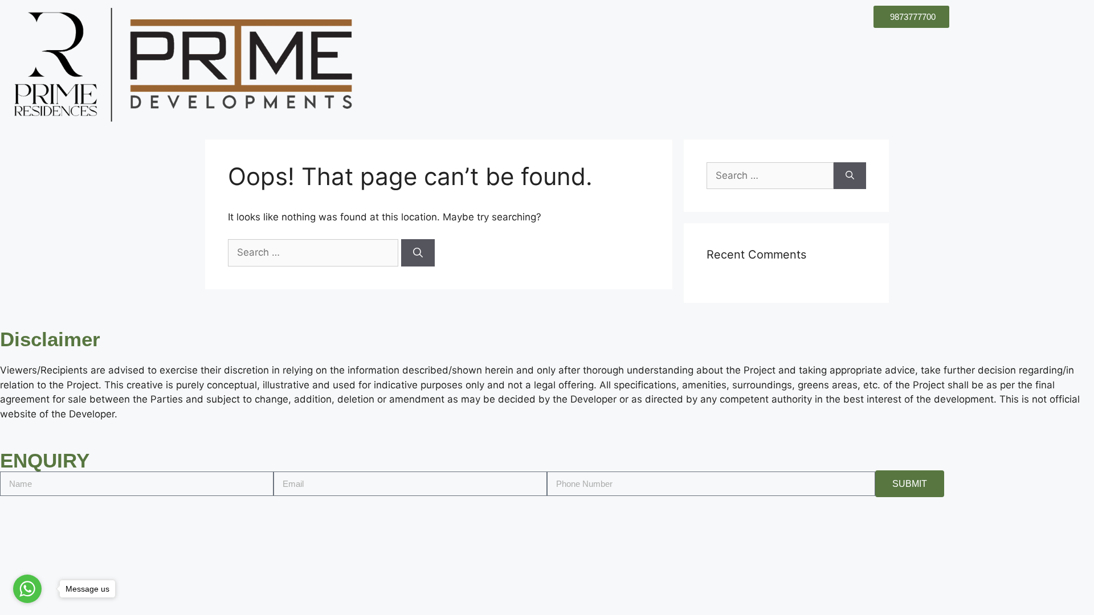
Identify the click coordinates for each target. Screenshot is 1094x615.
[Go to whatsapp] (27, 589)
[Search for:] (314, 252)
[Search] (418, 252)
